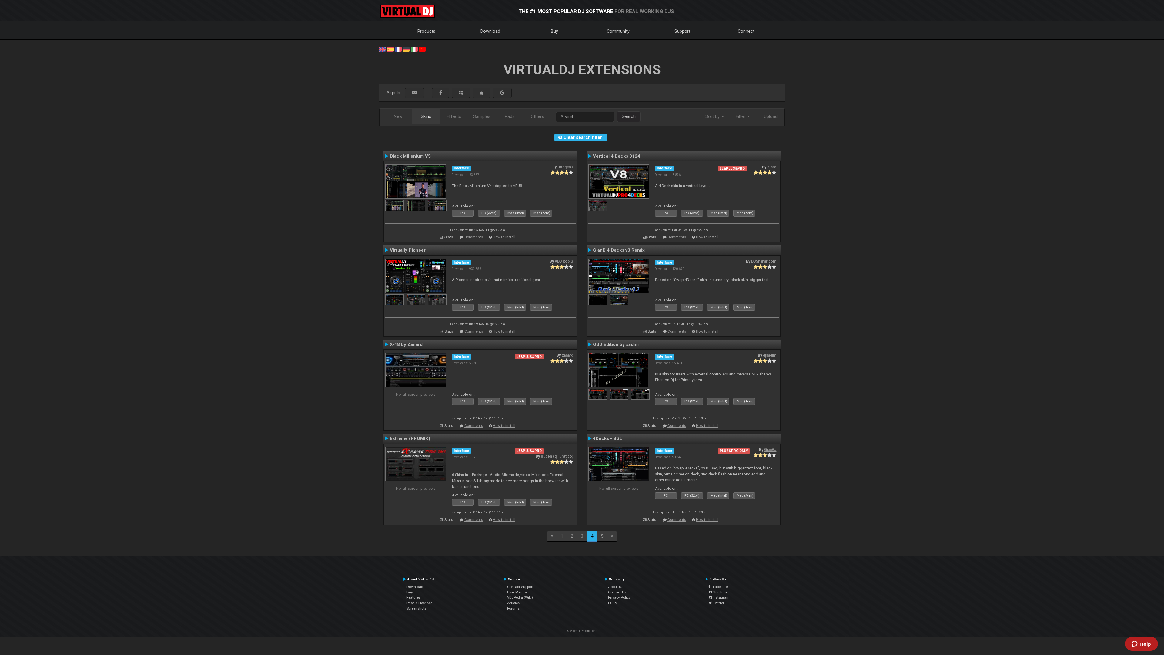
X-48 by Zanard (406, 344)
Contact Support (520, 587)
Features (413, 597)
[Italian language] (414, 49)
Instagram (721, 597)
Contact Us (617, 592)
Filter (741, 116)
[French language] (398, 49)
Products (426, 31)
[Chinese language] (422, 49)
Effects (454, 116)
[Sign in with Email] (414, 93)
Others (537, 116)
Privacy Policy (619, 597)
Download (490, 31)
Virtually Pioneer (408, 250)
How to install (504, 237)
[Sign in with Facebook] (440, 93)
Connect (746, 31)
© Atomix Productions (582, 631)
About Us (615, 587)
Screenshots (416, 608)
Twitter (718, 603)
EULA (612, 603)
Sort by (713, 116)
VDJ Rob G (564, 261)
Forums (513, 608)
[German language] (406, 49)
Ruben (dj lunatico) (557, 456)
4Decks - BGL (607, 438)
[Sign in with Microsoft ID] (461, 93)
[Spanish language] (390, 49)
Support (682, 31)
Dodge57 (565, 167)
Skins (426, 116)
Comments (473, 237)
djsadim (769, 355)
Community (618, 31)
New (398, 116)
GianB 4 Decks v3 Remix (619, 250)
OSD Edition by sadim (616, 344)
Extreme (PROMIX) (410, 438)
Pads (510, 116)
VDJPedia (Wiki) (520, 597)
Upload (771, 116)
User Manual (517, 592)
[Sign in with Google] (502, 93)
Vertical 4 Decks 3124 (616, 156)
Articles (513, 603)
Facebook (719, 587)
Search (629, 116)
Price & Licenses (419, 603)
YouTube (719, 592)
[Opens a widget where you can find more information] (1141, 644)
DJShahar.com (763, 261)
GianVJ (770, 450)
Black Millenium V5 (410, 156)
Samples (481, 116)
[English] (382, 49)
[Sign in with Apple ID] (481, 93)
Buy (554, 31)
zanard (567, 355)
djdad (771, 167)
